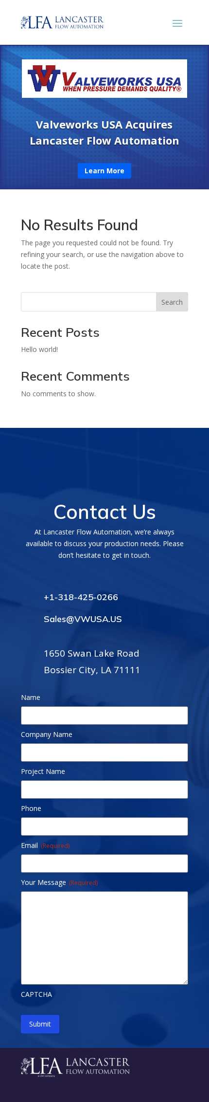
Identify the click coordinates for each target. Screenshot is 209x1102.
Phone (31, 808)
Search (172, 302)
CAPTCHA (36, 994)
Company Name (46, 734)
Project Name (43, 771)
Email (45, 845)
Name (30, 697)
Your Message (59, 882)
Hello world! (39, 349)
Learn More (104, 170)
